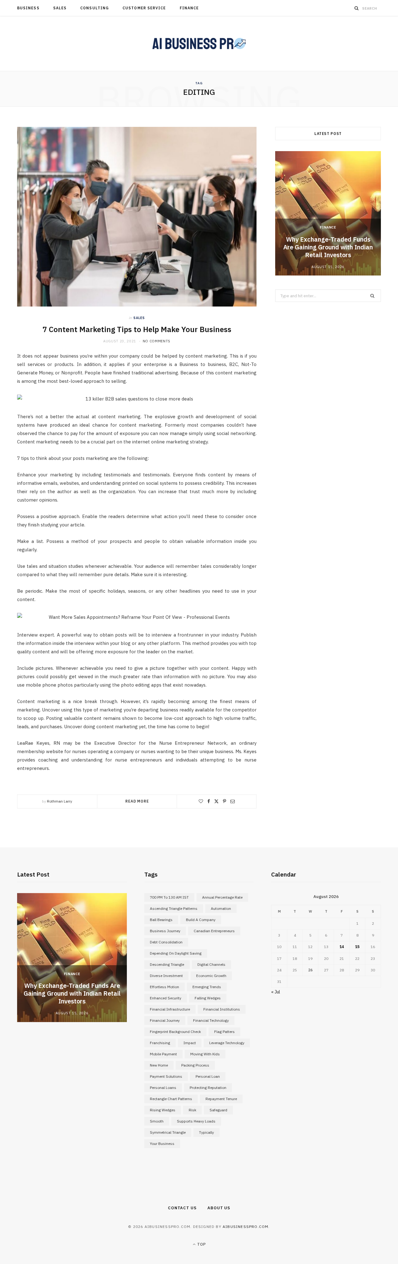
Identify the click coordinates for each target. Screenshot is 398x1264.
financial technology (211, 1020)
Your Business (162, 1143)
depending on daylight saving (175, 953)
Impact (189, 1042)
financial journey (165, 1020)
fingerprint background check (175, 1031)
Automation (221, 908)
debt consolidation (166, 942)
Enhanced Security (165, 998)
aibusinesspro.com (245, 1226)
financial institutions (221, 1009)
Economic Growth (211, 975)
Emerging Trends (206, 986)
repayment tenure (221, 1098)
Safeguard (218, 1110)
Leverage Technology (226, 1042)
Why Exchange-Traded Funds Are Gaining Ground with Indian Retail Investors (328, 247)
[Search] (356, 8)
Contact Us (182, 1208)
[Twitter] (216, 801)
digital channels (211, 964)
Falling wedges (208, 998)
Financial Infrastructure (170, 1009)
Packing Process (195, 1065)
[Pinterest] (224, 801)
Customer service (144, 8)
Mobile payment (163, 1054)
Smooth (157, 1121)
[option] (328, 213)
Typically (206, 1132)
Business (28, 8)
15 (357, 946)
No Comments (156, 341)
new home (159, 1065)
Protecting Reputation (208, 1087)
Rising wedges (162, 1110)
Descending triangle (167, 964)
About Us (218, 1208)
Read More (137, 801)
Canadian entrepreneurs (214, 930)
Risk (192, 1110)
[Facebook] (208, 801)
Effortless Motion (164, 986)
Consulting (94, 8)
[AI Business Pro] (199, 43)
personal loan (208, 1076)
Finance (189, 8)
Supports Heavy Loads (196, 1121)
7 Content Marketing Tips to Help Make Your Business (137, 329)
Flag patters (224, 1031)
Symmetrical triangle (168, 1132)
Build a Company (200, 919)
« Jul (275, 992)
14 (342, 946)
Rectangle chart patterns (171, 1098)
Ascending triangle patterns (173, 908)
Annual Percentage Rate (222, 897)
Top (201, 1244)
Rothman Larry (59, 801)
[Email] (232, 801)
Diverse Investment (166, 975)
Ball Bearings (161, 919)
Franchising (160, 1042)
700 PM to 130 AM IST (169, 897)
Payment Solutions (166, 1076)
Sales (60, 8)
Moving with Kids (205, 1054)
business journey (165, 930)
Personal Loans (163, 1087)
